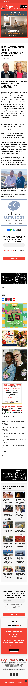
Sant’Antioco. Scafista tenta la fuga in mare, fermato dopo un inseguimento (20, 559)
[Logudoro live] (14, 7)
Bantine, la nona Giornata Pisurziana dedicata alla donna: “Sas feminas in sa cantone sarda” (20, 577)
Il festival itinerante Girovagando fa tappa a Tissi (20, 545)
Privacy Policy (17, 254)
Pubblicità (20, 682)
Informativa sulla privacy (9, 250)
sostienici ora (14, 650)
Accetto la (14, 254)
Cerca (3, 287)
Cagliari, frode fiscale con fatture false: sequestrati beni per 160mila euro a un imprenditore (14, 434)
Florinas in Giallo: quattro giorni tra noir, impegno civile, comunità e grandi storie (14, 440)
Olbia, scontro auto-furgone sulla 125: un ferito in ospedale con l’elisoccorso (8, 545)
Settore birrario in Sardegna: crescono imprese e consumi (13, 422)
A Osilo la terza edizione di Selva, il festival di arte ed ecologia (14, 428)
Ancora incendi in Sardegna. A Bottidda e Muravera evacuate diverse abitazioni (20, 531)
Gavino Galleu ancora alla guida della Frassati (13, 445)
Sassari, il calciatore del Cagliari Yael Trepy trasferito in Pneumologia (8, 575)
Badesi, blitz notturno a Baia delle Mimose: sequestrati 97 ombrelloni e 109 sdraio (8, 560)
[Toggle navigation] (3, 40)
